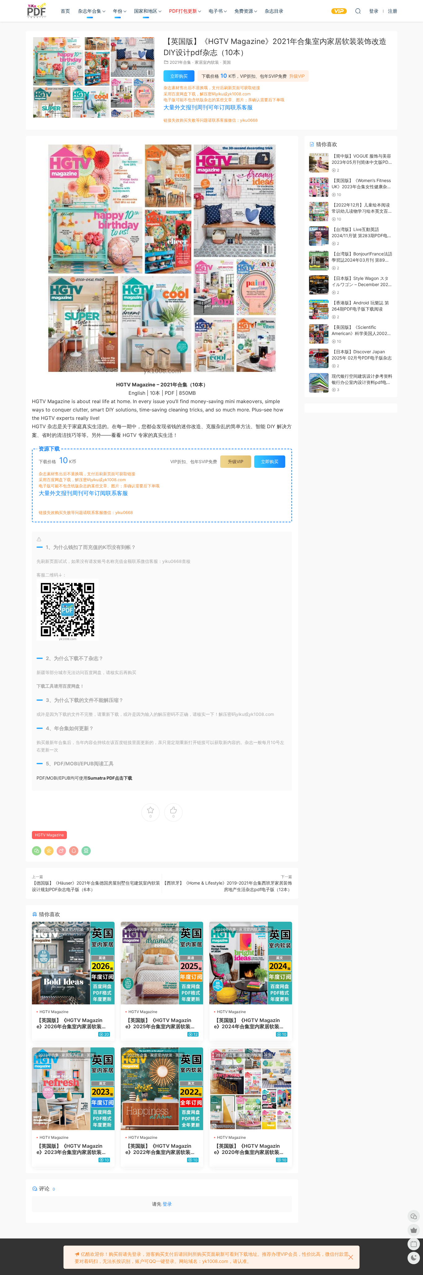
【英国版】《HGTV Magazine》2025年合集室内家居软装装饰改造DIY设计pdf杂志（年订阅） (160, 1023)
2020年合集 (226, 1055)
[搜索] (358, 10)
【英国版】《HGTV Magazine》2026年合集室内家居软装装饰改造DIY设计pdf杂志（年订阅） (72, 1023)
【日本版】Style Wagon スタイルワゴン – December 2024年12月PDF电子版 (361, 284)
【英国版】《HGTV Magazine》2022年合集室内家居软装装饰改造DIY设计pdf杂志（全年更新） (160, 1149)
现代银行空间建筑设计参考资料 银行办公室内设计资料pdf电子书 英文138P (362, 382)
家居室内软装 (207, 62)
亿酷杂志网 (36, 11)
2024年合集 (226, 929)
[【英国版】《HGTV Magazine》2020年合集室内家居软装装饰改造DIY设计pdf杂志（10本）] (250, 1088)
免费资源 (243, 11)
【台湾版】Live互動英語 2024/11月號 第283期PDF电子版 (362, 235)
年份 (117, 11)
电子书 (216, 11)
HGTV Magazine (49, 835)
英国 (227, 62)
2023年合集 (48, 1055)
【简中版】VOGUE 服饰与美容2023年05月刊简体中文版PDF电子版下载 (361, 162)
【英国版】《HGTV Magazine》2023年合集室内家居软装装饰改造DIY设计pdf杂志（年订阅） (72, 1149)
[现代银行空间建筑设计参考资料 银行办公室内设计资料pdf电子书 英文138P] (319, 383)
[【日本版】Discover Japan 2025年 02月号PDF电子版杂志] (319, 358)
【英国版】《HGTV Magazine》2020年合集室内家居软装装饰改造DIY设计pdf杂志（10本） (250, 1149)
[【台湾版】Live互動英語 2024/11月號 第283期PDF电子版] (319, 236)
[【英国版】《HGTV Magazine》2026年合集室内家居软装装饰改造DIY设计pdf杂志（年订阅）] (73, 963)
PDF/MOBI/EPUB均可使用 (84, 778)
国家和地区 (145, 11)
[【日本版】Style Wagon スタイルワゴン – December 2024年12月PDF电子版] (319, 285)
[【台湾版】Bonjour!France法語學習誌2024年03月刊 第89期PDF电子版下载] (319, 260)
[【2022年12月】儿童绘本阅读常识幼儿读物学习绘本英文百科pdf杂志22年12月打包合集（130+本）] (319, 211)
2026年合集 (48, 929)
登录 (167, 1204)
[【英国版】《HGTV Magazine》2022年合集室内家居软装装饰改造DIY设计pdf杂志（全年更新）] (162, 1088)
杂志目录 (274, 11)
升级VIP (297, 76)
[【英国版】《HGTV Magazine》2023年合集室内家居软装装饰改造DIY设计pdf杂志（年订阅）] (73, 1088)
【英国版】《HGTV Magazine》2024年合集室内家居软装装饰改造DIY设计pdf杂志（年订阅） (249, 1023)
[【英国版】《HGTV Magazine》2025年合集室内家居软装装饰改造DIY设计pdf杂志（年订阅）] (162, 963)
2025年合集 (137, 929)
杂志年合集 (89, 11)
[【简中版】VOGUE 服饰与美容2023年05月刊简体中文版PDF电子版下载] (319, 162)
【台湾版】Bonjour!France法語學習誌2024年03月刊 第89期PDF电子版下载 (362, 259)
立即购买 (179, 76)
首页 (65, 11)
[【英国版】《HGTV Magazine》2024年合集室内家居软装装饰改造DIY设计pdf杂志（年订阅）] (250, 963)
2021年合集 (180, 62)
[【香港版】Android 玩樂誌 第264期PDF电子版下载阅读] (319, 309)
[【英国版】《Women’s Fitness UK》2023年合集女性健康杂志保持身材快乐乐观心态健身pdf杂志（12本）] (319, 187)
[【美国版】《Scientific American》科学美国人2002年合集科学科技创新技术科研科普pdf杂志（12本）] (319, 334)
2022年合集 (137, 1055)
